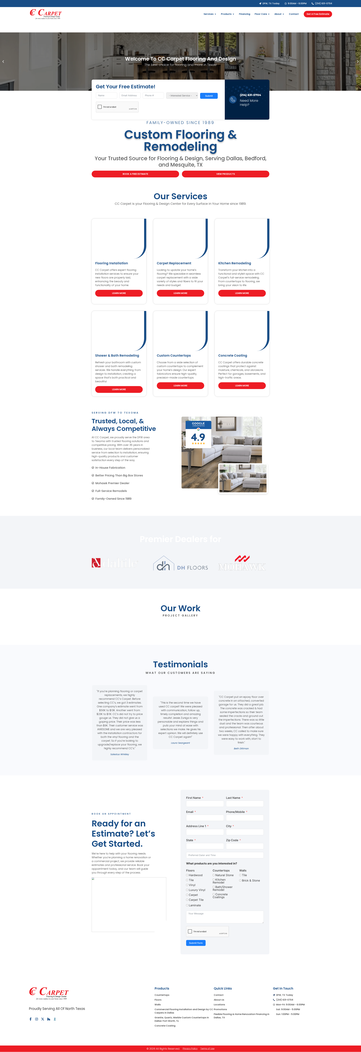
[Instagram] (36, 1019)
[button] (3, 61)
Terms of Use (207, 1048)
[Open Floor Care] (269, 14)
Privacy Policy (190, 1048)
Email (189, 812)
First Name (193, 797)
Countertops (221, 870)
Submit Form (196, 943)
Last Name (233, 797)
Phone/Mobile (235, 812)
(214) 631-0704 (250, 95)
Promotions (220, 1009)
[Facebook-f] (30, 1019)
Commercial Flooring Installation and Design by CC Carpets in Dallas (184, 1011)
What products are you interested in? (211, 863)
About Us (219, 999)
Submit (209, 95)
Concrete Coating (165, 1025)
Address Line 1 (196, 826)
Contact (219, 995)
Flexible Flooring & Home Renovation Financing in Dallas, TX (241, 1016)
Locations (219, 1004)
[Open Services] (215, 14)
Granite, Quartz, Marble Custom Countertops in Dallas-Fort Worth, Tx (182, 1019)
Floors (190, 870)
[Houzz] (48, 1019)
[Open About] (283, 14)
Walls (242, 870)
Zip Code (232, 840)
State (189, 840)
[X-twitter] (42, 1019)
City (228, 826)
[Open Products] (233, 14)
